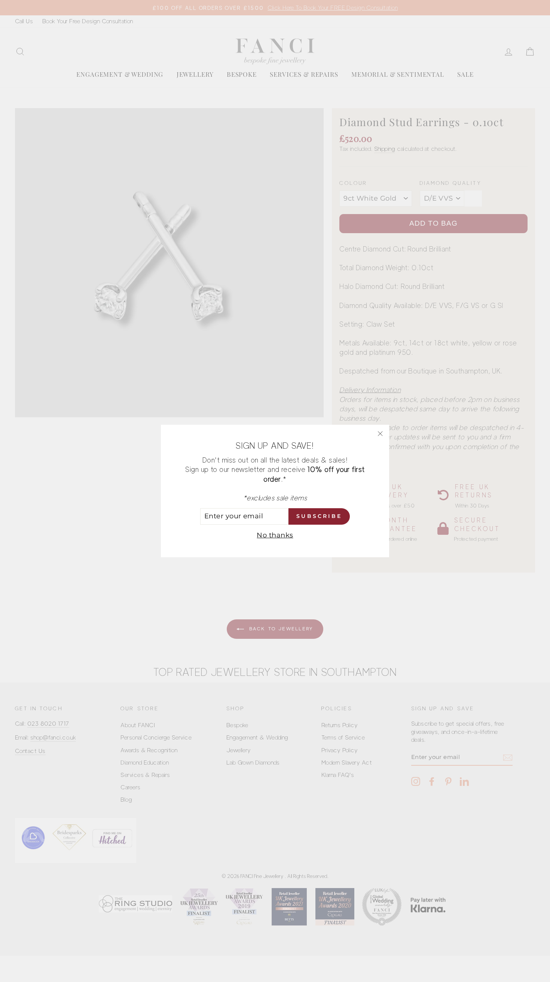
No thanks (275, 535)
